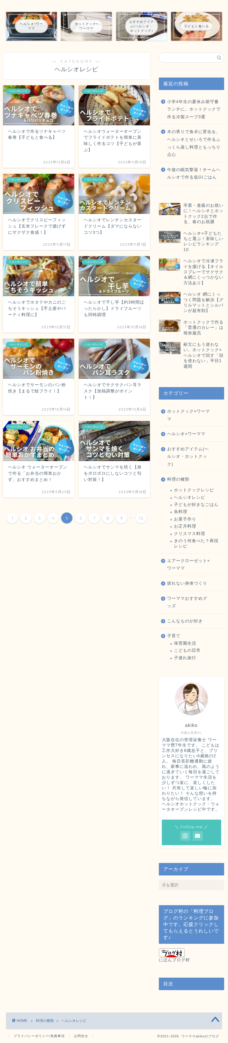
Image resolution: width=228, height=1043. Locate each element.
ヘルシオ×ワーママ (186, 434)
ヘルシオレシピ (189, 497)
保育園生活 (185, 643)
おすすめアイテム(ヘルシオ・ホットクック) (188, 456)
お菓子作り (185, 519)
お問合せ (81, 1036)
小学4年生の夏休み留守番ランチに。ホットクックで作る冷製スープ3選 (194, 109)
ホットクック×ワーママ (188, 415)
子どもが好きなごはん (196, 504)
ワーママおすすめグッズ (187, 602)
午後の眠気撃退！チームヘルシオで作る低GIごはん (194, 174)
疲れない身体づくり (187, 583)
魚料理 (180, 511)
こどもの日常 (187, 650)
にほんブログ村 (174, 960)
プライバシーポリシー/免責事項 (39, 1036)
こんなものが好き (185, 621)
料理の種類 (178, 479)
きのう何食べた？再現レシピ (196, 543)
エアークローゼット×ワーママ (188, 564)
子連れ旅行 (185, 658)
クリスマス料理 (189, 533)
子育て (173, 636)
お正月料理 (185, 526)
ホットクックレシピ (194, 490)
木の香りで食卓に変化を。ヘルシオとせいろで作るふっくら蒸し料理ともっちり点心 (194, 143)
